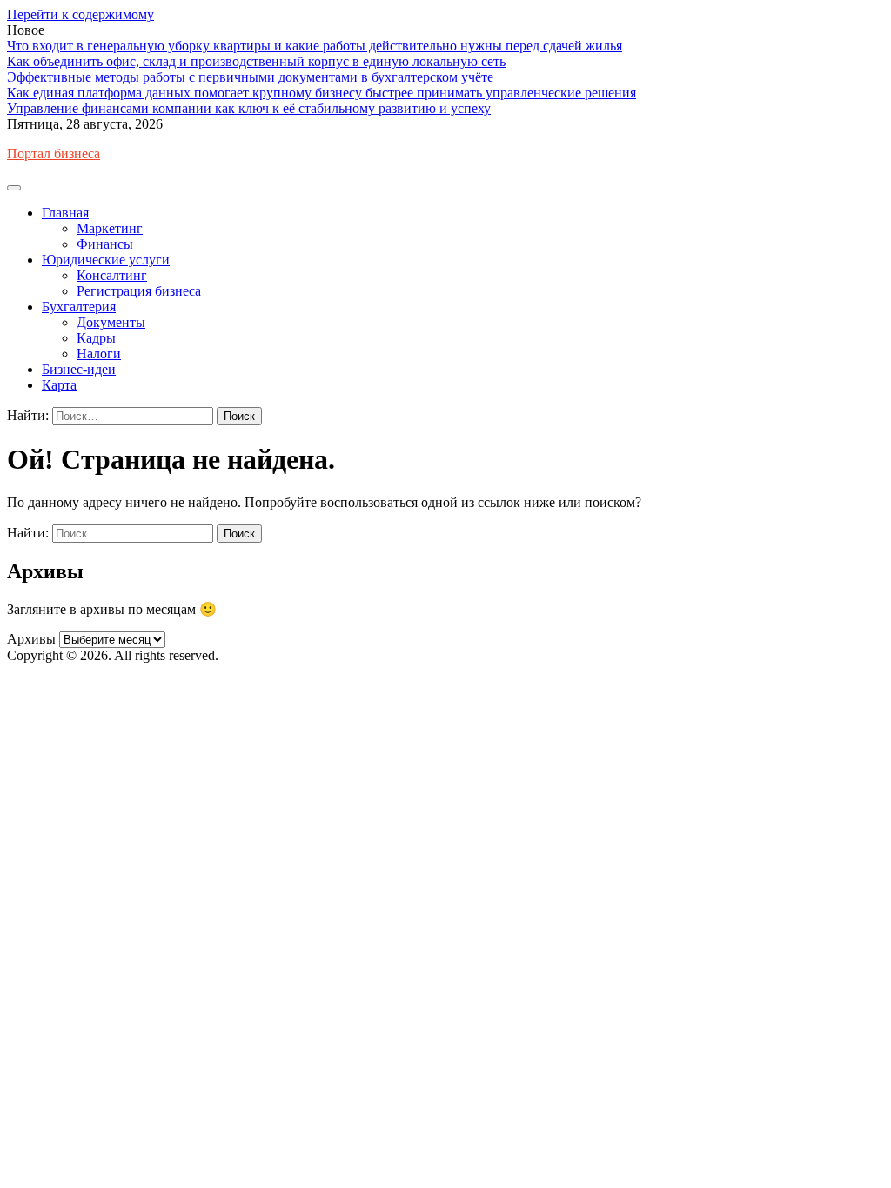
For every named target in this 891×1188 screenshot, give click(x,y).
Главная (65, 212)
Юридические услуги (106, 259)
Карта (59, 384)
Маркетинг (110, 228)
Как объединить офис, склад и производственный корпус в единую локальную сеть (256, 61)
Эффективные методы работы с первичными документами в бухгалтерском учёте (250, 77)
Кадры (96, 337)
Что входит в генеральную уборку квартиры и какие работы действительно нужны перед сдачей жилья (314, 45)
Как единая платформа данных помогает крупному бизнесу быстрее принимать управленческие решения (321, 92)
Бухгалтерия (79, 306)
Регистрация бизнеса (139, 291)
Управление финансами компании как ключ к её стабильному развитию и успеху (249, 108)
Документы (111, 322)
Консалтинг (112, 275)
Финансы (105, 244)
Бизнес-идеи (79, 369)
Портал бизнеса (53, 153)
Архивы (31, 638)
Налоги (99, 353)
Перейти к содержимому (80, 14)
